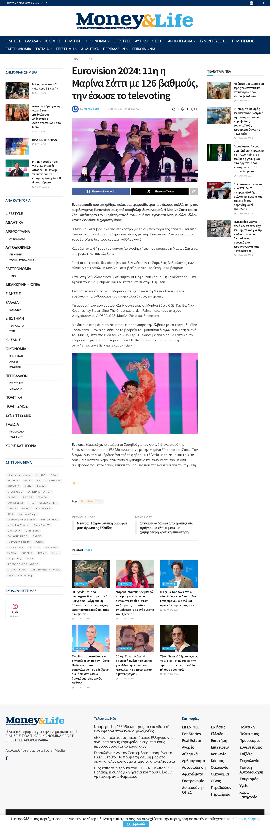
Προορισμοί (16, 431)
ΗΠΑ (31, 502)
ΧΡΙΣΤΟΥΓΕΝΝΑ (17, 569)
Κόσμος (52, 41)
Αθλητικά (90, 48)
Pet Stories (16, 383)
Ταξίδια (42, 48)
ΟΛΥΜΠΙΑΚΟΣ (41, 525)
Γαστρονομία (18, 48)
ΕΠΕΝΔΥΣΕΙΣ (15, 491)
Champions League (19, 474)
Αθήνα (27, 480)
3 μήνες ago (41, 186)
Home (75, 59)
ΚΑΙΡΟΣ (26, 508)
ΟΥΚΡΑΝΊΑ (14, 530)
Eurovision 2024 (91, 501)
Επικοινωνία (143, 48)
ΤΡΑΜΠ (42, 552)
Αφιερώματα (17, 238)
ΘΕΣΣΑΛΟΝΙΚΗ (48, 502)
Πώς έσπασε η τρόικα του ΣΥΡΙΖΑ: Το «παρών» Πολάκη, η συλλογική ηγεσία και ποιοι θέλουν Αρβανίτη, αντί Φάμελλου (248, 196)
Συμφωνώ (136, 824)
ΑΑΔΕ (54, 474)
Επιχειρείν (15, 367)
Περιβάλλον (114, 48)
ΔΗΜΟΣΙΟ (13, 486)
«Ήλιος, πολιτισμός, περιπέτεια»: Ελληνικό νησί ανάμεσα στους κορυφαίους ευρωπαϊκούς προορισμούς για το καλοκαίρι (248, 121)
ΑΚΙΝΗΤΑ (13, 480)
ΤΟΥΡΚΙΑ (27, 552)
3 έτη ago (40, 131)
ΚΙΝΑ (10, 514)
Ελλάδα (31, 41)
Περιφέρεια (15, 254)
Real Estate (16, 356)
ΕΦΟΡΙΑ (27, 497)
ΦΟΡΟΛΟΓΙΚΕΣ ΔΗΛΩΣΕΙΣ (23, 564)
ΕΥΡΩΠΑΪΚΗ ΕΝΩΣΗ (39, 491)
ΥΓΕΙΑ (29, 558)
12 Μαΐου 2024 (115, 108)
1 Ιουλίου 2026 (82, 618)
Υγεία (12, 331)
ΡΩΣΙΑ (39, 541)
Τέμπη (55, 552)
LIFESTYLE (122, 41)
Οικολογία (15, 388)
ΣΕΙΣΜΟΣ (34, 547)
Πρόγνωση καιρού (19, 541)
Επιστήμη (65, 48)
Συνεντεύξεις (212, 41)
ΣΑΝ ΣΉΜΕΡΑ (15, 547)
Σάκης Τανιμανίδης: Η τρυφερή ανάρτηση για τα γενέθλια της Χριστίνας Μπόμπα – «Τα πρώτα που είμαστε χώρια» (134, 665)
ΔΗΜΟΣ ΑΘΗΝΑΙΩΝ (48, 480)
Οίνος (13, 276)
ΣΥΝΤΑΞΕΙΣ (51, 547)
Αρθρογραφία (180, 41)
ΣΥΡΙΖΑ (12, 552)
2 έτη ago (40, 92)
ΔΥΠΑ (28, 486)
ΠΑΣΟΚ (37, 536)
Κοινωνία (15, 310)
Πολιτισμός (243, 41)
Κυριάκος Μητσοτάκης (22, 519)
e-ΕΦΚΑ (40, 474)
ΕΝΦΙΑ (41, 486)
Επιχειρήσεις (15, 502)
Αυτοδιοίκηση (148, 41)
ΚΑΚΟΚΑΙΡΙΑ (43, 508)
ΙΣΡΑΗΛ (12, 508)
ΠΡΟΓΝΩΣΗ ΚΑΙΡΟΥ (44, 140)
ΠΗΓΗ (76, 483)
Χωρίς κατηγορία (21, 445)
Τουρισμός (16, 437)
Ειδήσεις (13, 41)
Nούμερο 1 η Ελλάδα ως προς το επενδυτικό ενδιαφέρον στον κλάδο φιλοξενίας (131, 728)
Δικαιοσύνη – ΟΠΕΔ (23, 284)
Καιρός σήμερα (28, 514)
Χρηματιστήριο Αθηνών (45, 569)
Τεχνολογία (16, 325)
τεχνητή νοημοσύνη (20, 575)
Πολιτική (73, 41)
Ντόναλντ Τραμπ (18, 525)
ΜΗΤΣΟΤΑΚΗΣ (49, 519)
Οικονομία (96, 41)
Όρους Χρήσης (247, 818)
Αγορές (13, 361)
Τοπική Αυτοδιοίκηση (22, 260)
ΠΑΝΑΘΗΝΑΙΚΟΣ (17, 536)
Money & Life (91, 108)
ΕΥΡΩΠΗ (13, 497)
